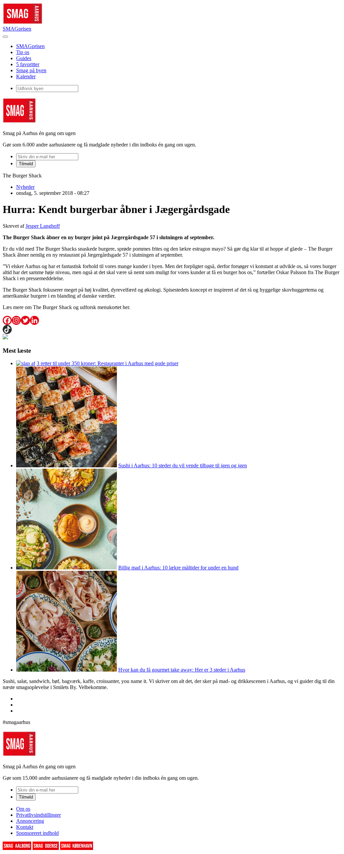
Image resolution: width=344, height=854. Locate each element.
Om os (23, 809)
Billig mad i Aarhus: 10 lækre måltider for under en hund (178, 567)
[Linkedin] (34, 320)
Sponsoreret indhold (37, 833)
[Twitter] (25, 320)
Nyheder (25, 187)
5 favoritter (27, 64)
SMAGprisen (17, 29)
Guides (23, 58)
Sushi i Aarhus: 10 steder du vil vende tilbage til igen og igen (182, 465)
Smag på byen (31, 70)
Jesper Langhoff (43, 226)
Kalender (26, 76)
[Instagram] (16, 320)
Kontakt (24, 827)
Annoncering (30, 821)
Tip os (22, 52)
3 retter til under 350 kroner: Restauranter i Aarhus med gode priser (107, 363)
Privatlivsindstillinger (38, 815)
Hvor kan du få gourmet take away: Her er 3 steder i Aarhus (181, 670)
